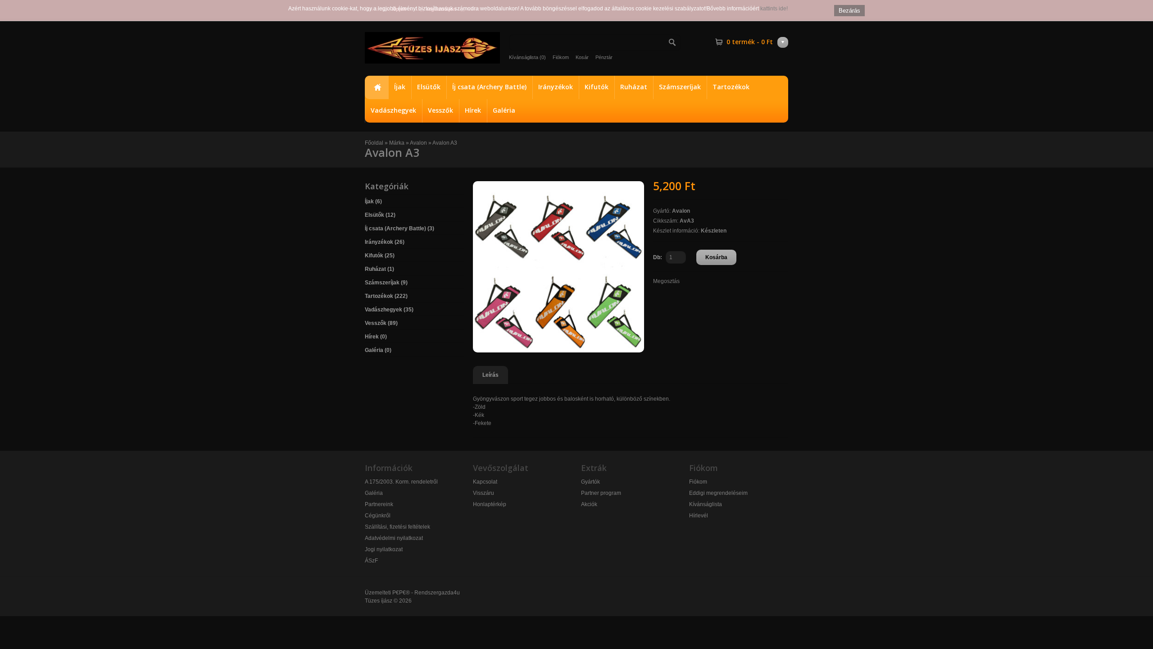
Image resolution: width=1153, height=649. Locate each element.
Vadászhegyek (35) (389, 309)
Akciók (589, 504)
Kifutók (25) (380, 255)
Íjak (399, 86)
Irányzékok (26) (384, 242)
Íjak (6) (373, 201)
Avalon (418, 143)
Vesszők (440, 110)
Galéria (504, 110)
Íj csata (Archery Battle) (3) (399, 228)
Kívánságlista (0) (527, 57)
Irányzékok (555, 86)
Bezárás (849, 10)
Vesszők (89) (381, 323)
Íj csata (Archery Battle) (489, 86)
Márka (396, 143)
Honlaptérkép (489, 504)
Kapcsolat (485, 482)
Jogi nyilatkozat (384, 549)
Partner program (601, 493)
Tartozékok (731, 86)
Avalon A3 (444, 143)
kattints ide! (774, 8)
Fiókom (561, 57)
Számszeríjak (680, 86)
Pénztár (604, 57)
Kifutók (596, 86)
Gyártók (590, 482)
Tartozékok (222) (386, 296)
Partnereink (379, 504)
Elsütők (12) (380, 215)
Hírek (473, 110)
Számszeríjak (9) (386, 282)
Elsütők (428, 86)
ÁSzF (371, 561)
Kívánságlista (705, 504)
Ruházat (633, 86)
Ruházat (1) (379, 269)
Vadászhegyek (393, 110)
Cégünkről (377, 515)
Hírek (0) (376, 337)
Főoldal (376, 87)
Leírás (490, 375)
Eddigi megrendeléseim (718, 493)
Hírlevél (698, 515)
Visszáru (483, 493)
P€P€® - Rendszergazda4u (426, 593)
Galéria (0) (378, 350)
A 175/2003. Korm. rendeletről (401, 482)
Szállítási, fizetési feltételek (397, 527)
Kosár (582, 57)
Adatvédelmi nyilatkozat (394, 538)
